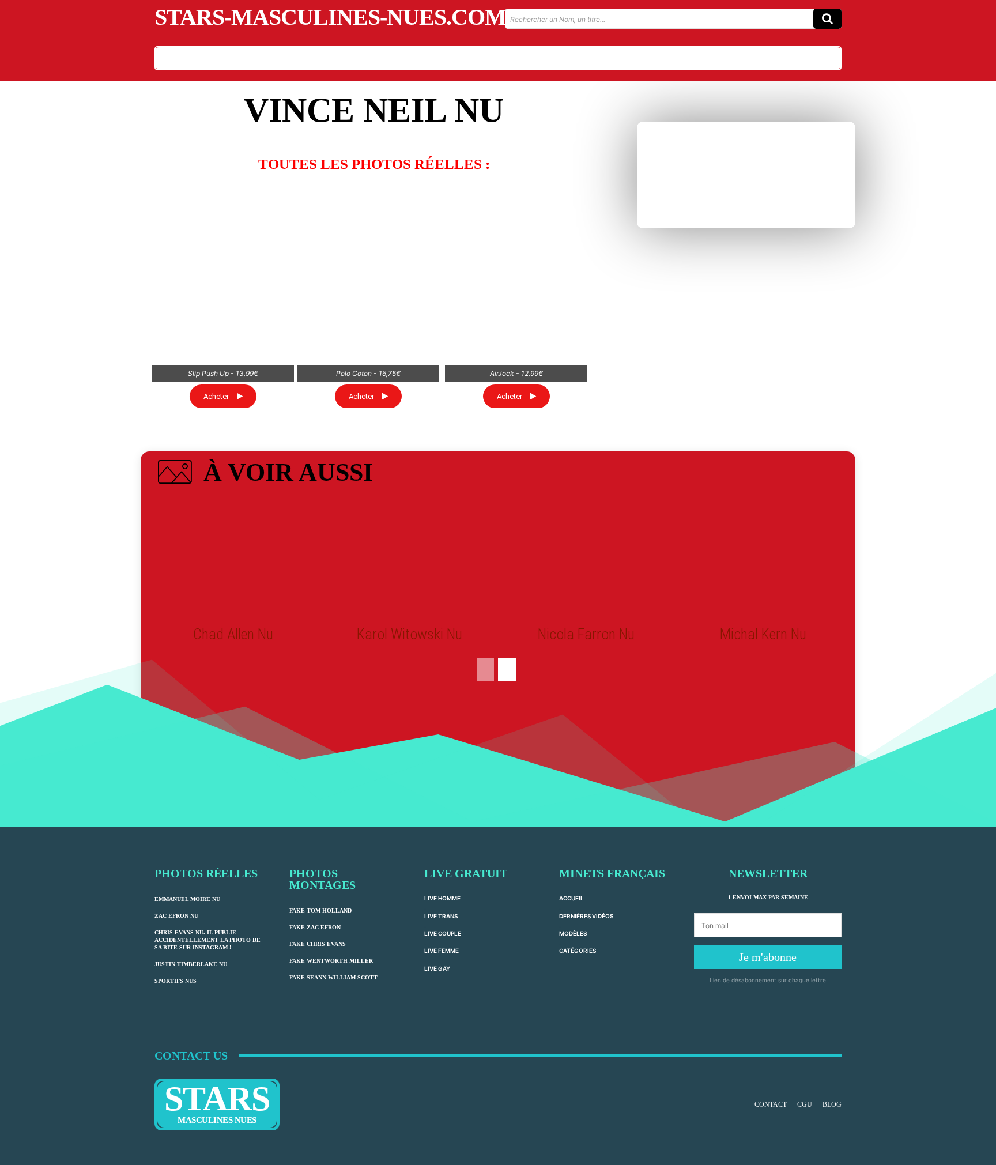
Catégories (577, 950)
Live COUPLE (442, 933)
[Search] (827, 19)
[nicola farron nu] (586, 559)
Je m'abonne (768, 957)
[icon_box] (263, 474)
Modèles (573, 933)
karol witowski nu (409, 634)
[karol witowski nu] (409, 559)
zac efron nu (176, 916)
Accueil (571, 898)
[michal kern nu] (762, 559)
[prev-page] (485, 669)
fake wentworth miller (331, 960)
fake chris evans (317, 944)
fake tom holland (320, 910)
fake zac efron (315, 927)
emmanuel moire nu (187, 899)
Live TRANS (441, 916)
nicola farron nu (586, 634)
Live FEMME (441, 950)
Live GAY (437, 968)
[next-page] (507, 669)
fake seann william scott (333, 977)
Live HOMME (442, 898)
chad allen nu (233, 634)
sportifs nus (175, 981)
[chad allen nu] (232, 559)
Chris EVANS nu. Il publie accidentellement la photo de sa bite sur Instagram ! (207, 940)
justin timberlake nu (190, 964)
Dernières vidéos (586, 916)
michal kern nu (763, 634)
